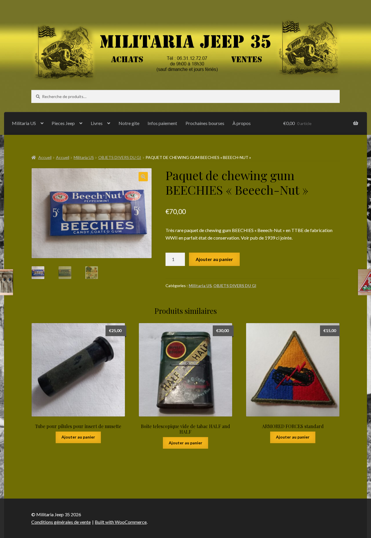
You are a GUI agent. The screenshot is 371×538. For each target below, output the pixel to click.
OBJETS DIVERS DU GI (119, 157)
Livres (97, 123)
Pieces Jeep (63, 123)
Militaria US (24, 123)
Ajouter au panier (214, 259)
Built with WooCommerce (121, 522)
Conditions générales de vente (61, 522)
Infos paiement (162, 123)
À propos (241, 123)
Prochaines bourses (205, 123)
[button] (143, 176)
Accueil (45, 157)
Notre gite (129, 123)
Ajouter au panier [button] (78, 436)
